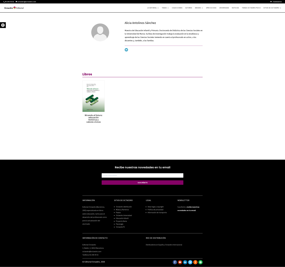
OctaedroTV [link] (120, 227)
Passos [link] (118, 212)
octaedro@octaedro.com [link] (91, 251)
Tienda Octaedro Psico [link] (251, 8)
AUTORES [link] (188, 8)
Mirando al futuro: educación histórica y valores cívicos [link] (93, 118)
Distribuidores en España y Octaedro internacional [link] (164, 245)
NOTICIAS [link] (235, 8)
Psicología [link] (119, 224)
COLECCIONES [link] (177, 8)
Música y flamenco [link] (122, 209)
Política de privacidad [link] (155, 209)
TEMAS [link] (164, 8)
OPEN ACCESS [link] (211, 8)
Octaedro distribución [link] (124, 207)
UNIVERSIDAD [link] (224, 8)
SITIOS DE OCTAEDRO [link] (271, 8)
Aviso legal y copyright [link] (156, 207)
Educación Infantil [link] (122, 218)
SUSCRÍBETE (143, 182)
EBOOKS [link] (198, 8)
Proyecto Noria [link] (121, 221)
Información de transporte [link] (157, 212)
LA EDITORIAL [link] (152, 8)
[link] (3, 25)
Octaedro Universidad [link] (124, 215)
